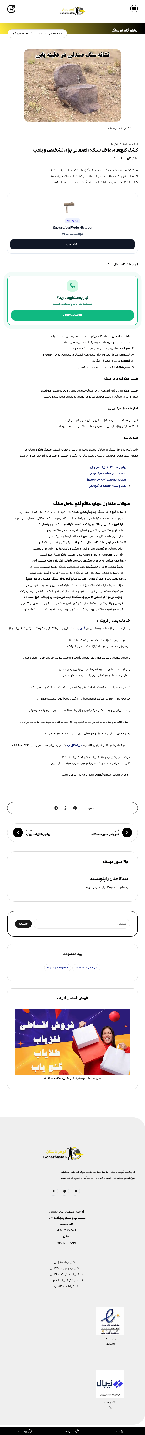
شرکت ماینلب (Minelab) (86, 967)
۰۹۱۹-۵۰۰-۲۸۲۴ (66, 1243)
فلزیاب (81, 628)
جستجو (23, 924)
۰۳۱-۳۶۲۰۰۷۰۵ (66, 1230)
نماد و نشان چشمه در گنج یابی (107, 473)
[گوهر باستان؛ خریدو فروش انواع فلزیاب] (72, 11)
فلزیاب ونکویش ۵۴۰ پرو (64, 1274)
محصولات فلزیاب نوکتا (57, 967)
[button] (134, 8)
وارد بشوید (93, 887)
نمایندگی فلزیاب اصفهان (64, 1280)
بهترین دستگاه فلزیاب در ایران (108, 467)
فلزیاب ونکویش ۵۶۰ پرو (64, 1268)
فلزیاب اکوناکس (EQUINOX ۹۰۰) (106, 480)
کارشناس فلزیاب (64, 1286)
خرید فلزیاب (75, 745)
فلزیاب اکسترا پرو (64, 1262)
